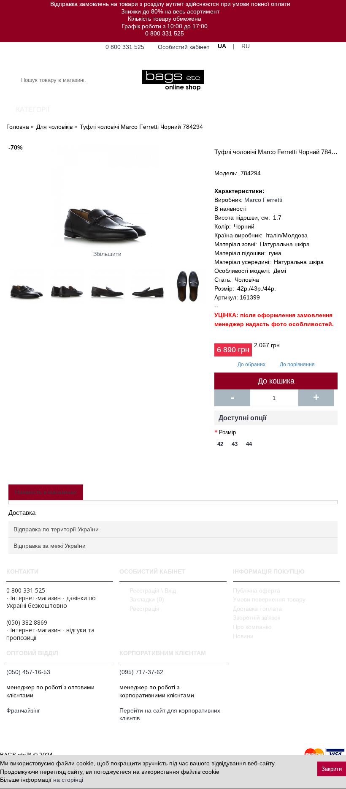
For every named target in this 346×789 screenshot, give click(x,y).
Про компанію (252, 626)
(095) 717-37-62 (141, 672)
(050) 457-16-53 (28, 672)
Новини (243, 636)
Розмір (227, 432)
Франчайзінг (23, 710)
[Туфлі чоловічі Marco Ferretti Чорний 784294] (107, 196)
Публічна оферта (256, 590)
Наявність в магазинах (46, 492)
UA (222, 46)
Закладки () (147, 599)
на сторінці (68, 779)
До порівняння (297, 364)
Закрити (332, 769)
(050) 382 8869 (26, 622)
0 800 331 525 (164, 33)
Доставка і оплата (257, 608)
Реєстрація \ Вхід (153, 590)
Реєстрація (144, 608)
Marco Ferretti (263, 199)
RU (245, 46)
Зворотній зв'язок (256, 617)
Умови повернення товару (269, 599)
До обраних (251, 364)
